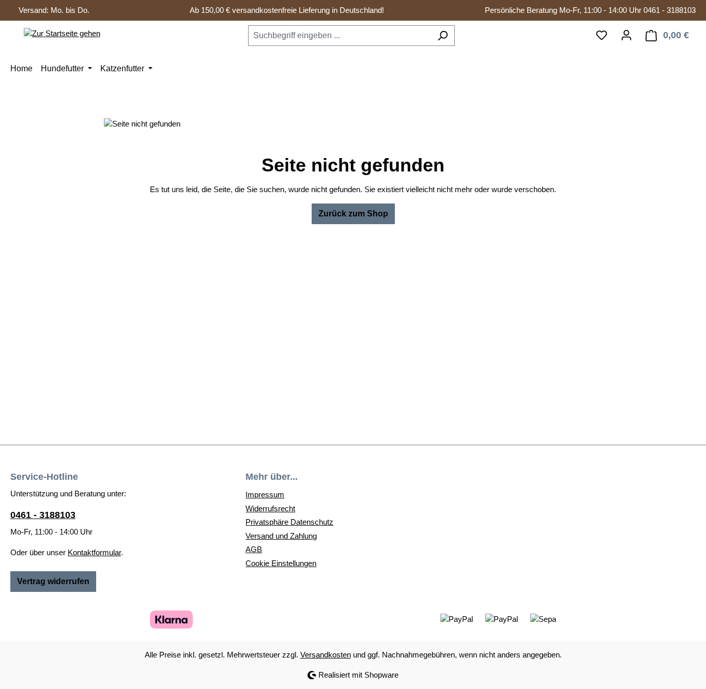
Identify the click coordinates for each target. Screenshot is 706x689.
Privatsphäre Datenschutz (289, 522)
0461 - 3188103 (42, 515)
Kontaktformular (94, 552)
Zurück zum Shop (353, 213)
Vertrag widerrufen (53, 581)
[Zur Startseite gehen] (62, 33)
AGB (253, 549)
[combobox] (339, 35)
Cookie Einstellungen (280, 563)
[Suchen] (443, 35)
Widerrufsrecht (270, 508)
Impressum (264, 494)
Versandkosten (325, 654)
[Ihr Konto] (626, 35)
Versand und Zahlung (281, 535)
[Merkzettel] (601, 35)
